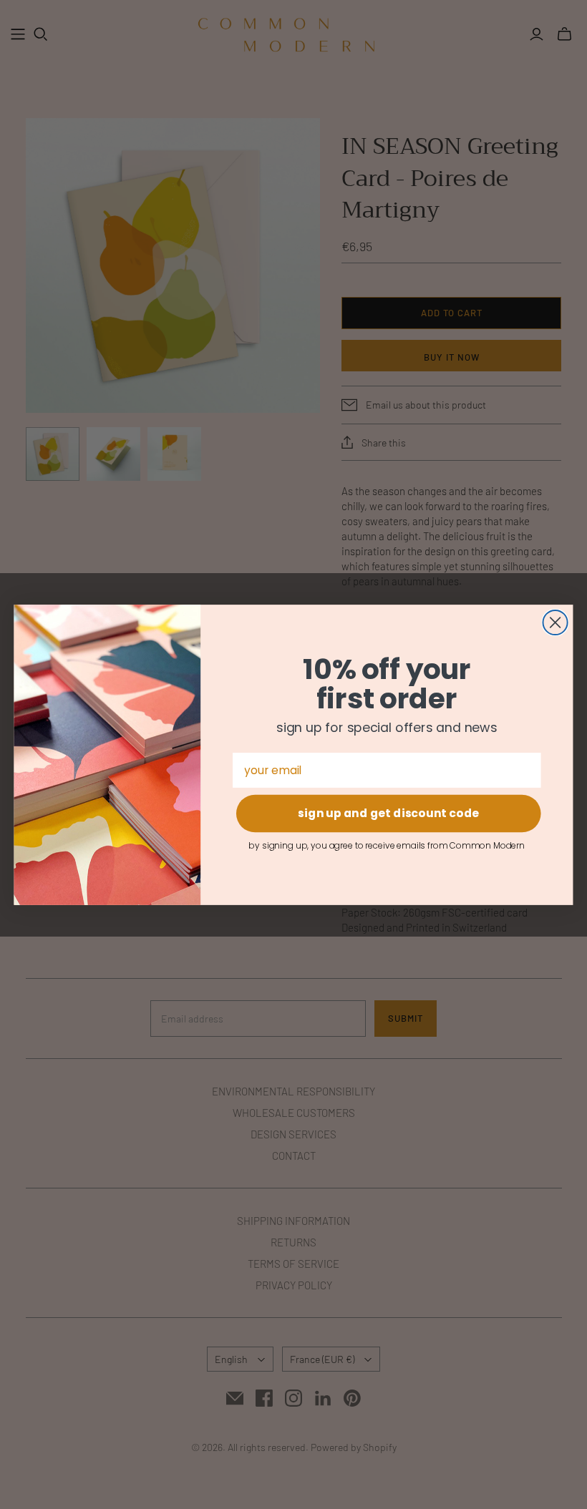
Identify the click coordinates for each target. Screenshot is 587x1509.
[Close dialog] (555, 622)
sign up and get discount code (388, 813)
